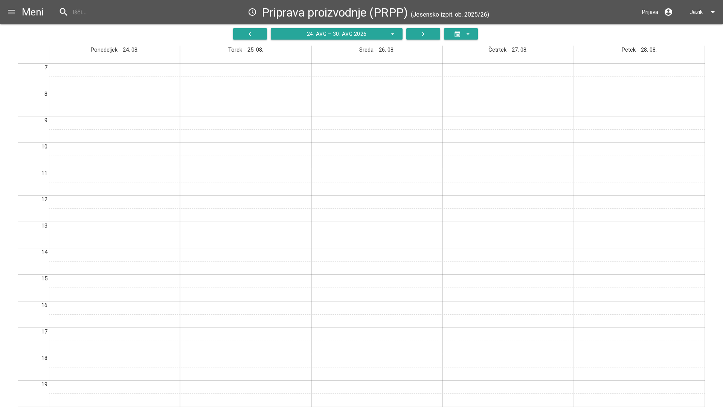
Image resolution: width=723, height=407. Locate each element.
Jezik (703, 12)
